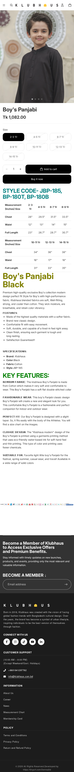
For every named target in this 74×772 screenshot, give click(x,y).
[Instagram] (15, 642)
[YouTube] (32, 642)
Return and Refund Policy (17, 747)
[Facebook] (6, 642)
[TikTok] (24, 642)
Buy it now (37, 179)
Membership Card (12, 718)
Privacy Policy (11, 741)
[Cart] (70, 5)
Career (6, 699)
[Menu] (4, 5)
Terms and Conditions (15, 735)
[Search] (11, 5)
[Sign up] (66, 584)
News (6, 705)
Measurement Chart (14, 712)
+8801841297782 (17, 670)
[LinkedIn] (41, 642)
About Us (8, 693)
